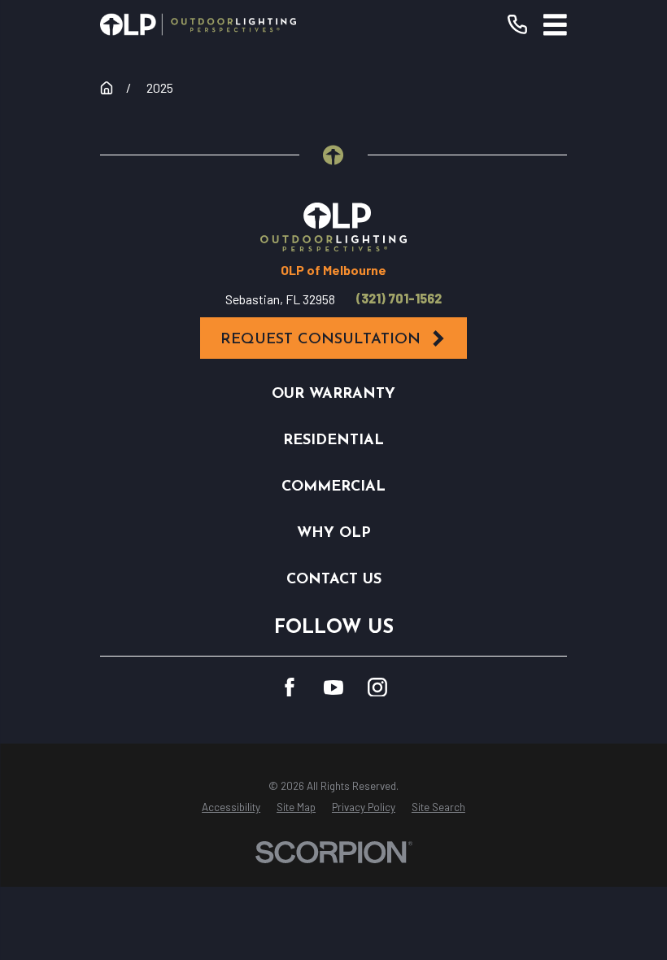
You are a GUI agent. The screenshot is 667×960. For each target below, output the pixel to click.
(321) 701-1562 (399, 298)
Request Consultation (320, 339)
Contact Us (333, 579)
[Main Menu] (555, 25)
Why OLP (334, 533)
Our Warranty (333, 394)
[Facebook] (289, 687)
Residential (333, 440)
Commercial (333, 487)
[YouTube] (333, 687)
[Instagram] (377, 687)
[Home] (198, 24)
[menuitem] (231, 808)
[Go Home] (106, 87)
